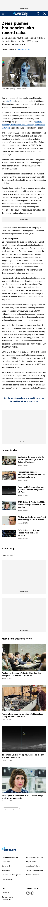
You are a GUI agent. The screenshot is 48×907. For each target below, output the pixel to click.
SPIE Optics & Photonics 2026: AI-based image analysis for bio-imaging (32, 504)
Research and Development (11, 875)
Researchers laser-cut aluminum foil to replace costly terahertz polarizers (31, 474)
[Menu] (3, 13)
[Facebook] (28, 893)
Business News (23, 49)
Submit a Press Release (34, 870)
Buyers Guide (31, 861)
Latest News (6, 861)
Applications (6, 870)
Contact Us (5, 893)
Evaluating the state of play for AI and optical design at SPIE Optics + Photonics (31, 459)
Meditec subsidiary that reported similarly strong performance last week (23, 125)
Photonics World (7, 879)
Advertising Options (33, 866)
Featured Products (32, 875)
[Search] (38, 13)
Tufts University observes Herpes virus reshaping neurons (29, 532)
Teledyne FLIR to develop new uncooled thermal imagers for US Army (31, 489)
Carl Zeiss (10, 101)
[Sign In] (44, 13)
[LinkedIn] (32, 893)
